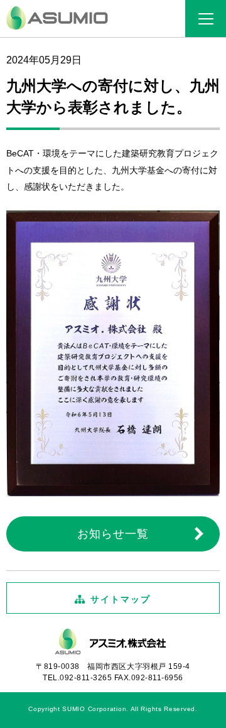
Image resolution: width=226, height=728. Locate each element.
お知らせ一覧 (113, 534)
